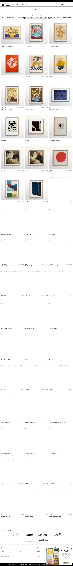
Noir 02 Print (27, 140)
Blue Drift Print (27, 203)
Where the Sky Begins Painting (6, 422)
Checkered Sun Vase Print (5, 359)
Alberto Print (51, 359)
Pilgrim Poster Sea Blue (29, 516)
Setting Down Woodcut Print (5, 516)
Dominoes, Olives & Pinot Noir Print (55, 203)
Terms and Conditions (5, 556)
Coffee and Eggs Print (28, 297)
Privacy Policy (3, 558)
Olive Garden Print (28, 46)
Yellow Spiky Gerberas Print (29, 109)
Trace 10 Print (3, 140)
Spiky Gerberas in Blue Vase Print (30, 422)
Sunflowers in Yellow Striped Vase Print (7, 46)
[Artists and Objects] (6, 4)
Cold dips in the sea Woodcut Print (6, 328)
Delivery (2, 551)
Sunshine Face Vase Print (53, 46)
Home (35, 11)
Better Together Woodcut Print (54, 109)
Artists (20, 551)
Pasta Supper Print (28, 234)
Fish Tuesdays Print (4, 265)
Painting (33, 15)
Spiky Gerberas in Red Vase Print (6, 109)
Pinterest (38, 556)
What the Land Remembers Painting (55, 516)
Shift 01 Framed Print (28, 359)
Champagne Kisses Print (53, 328)
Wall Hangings (42, 15)
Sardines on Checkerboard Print (6, 234)
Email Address (66, 557)
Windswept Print (52, 453)
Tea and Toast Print (4, 297)
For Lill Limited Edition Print (29, 328)
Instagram (38, 551)
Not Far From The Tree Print (54, 140)
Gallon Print (51, 297)
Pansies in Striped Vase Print (54, 265)
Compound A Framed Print (29, 453)
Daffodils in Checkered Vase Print (6, 453)
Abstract (29, 15)
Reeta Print (3, 203)
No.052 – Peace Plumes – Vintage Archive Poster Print (58, 422)
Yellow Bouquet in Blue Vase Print (30, 265)
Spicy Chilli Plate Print (52, 234)
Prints (38, 15)
